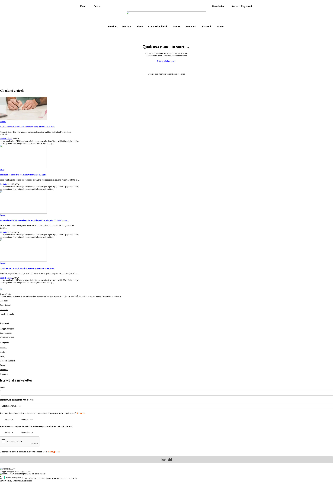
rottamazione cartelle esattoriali (200, 32)
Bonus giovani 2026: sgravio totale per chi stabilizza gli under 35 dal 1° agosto (34, 220)
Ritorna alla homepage (166, 61)
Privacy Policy (6, 481)
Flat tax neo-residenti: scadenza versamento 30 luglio (23, 175)
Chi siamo (4, 301)
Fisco (140, 26)
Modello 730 (139, 32)
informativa (80, 413)
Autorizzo (9, 419)
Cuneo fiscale (172, 32)
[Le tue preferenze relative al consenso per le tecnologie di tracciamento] (13, 477)
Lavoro (177, 26)
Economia (191, 26)
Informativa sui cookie (22, 481)
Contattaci (4, 309)
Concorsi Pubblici (157, 26)
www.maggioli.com (23, 471)
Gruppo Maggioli (7, 328)
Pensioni (112, 26)
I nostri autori (5, 305)
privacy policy (53, 452)
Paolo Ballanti (6, 139)
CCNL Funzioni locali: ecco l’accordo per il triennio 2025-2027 (27, 127)
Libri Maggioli (6, 333)
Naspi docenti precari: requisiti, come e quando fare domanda (27, 268)
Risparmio (206, 26)
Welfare (126, 26)
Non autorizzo (27, 419)
